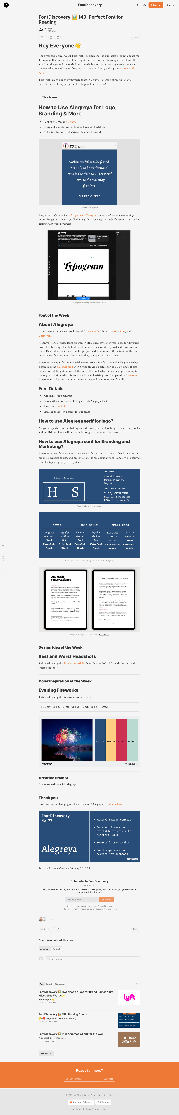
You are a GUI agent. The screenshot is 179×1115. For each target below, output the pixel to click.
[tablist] (51, 949)
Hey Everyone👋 (47, 999)
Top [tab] (41, 984)
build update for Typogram (82, 215)
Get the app (103, 1102)
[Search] (138, 5)
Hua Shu (48, 28)
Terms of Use (103, 906)
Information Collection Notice (88, 909)
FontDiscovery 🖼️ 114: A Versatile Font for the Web (71, 1034)
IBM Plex (119, 332)
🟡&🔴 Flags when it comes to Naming (57, 1018)
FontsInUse (104, 634)
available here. (114, 804)
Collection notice (106, 1095)
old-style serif (65, 367)
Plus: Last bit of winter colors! (53, 1037)
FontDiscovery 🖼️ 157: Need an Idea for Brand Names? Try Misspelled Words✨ (76, 993)
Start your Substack (82, 1102)
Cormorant (45, 336)
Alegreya (70, 122)
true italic (61, 407)
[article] (89, 999)
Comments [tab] (45, 949)
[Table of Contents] (3, 557)
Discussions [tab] (60, 984)
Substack (75, 1109)
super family (92, 332)
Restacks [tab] (57, 949)
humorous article (74, 663)
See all (44, 1053)
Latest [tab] (49, 984)
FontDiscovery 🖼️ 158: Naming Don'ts (63, 1014)
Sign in (170, 5)
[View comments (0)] (51, 37)
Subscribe (156, 5)
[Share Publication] (144, 5)
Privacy (85, 1095)
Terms (93, 1095)
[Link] (34, 45)
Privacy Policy (110, 909)
